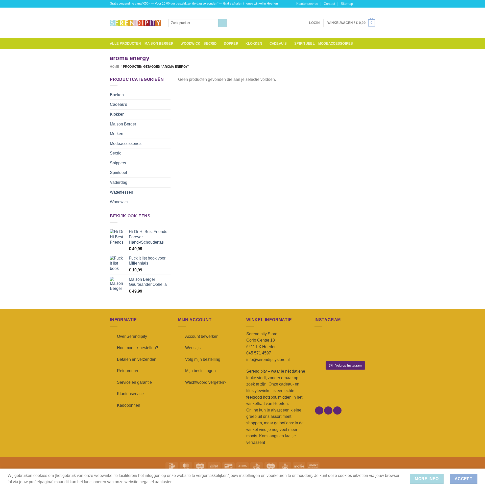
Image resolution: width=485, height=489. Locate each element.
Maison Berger (158, 43)
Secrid (210, 43)
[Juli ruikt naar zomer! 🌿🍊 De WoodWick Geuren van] (344, 352)
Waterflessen (121, 192)
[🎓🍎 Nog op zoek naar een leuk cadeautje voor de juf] (323, 352)
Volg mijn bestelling (202, 359)
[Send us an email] (372, 4)
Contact (329, 4)
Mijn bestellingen (200, 371)
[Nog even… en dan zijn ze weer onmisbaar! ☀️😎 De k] (366, 339)
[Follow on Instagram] (363, 4)
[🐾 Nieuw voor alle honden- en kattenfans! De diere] (323, 339)
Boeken (117, 95)
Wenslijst (193, 348)
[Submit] (222, 23)
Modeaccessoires (335, 43)
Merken (116, 134)
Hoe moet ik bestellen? (137, 348)
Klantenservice (307, 4)
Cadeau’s (278, 43)
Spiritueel (304, 43)
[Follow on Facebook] (358, 4)
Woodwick (190, 43)
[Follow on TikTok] (367, 4)
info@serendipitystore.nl (268, 359)
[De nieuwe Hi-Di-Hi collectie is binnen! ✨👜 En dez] (366, 352)
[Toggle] (168, 95)
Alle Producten (125, 43)
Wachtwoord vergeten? (205, 382)
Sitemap (347, 4)
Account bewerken (202, 336)
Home (114, 66)
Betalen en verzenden (136, 359)
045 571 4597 (258, 353)
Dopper (231, 43)
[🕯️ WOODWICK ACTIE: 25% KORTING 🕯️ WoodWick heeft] (344, 339)
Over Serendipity (132, 336)
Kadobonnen (128, 405)
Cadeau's (118, 104)
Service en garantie (134, 382)
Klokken (254, 43)
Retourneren (128, 371)
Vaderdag (118, 182)
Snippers (118, 163)
